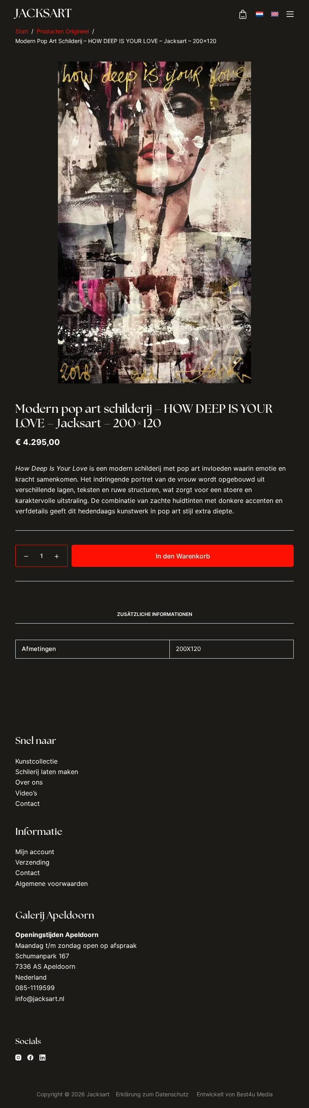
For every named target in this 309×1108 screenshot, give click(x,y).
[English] (274, 14)
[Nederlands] (259, 14)
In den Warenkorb (183, 556)
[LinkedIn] (42, 1057)
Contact (27, 803)
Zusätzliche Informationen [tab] (154, 614)
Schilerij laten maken (46, 772)
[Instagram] (18, 1057)
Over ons (29, 782)
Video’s (26, 793)
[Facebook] (30, 1057)
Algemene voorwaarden (51, 883)
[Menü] (290, 14)
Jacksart (43, 14)
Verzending (32, 862)
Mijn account (34, 852)
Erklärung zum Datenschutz (152, 1094)
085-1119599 (35, 988)
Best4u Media (255, 1094)
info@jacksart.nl (39, 999)
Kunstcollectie (36, 761)
